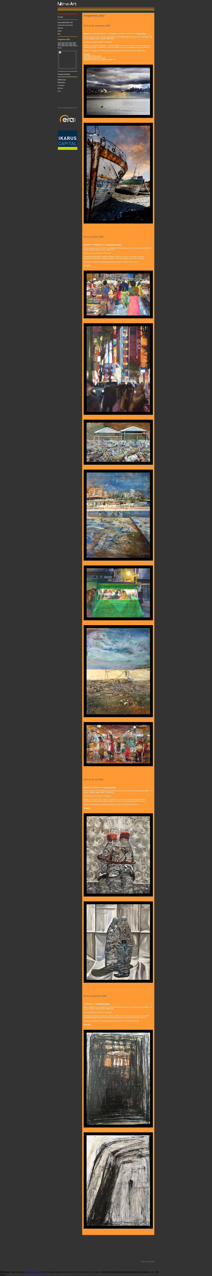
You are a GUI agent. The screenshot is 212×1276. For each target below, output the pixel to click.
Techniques (61, 85)
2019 (59, 44)
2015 (74, 44)
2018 (62, 44)
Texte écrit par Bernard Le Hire (94, 57)
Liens (59, 91)
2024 (59, 43)
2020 (74, 43)
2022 (66, 43)
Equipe (60, 31)
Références (62, 80)
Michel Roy (142, 33)
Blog (59, 34)
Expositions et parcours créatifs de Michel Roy (100, 59)
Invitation (87, 54)
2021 (70, 43)
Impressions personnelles (65, 25)
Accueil (60, 17)
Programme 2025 (64, 39)
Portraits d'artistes (64, 74)
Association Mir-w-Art (65, 22)
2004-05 (75, 45)
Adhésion (60, 28)
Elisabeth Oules (103, 1004)
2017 (66, 44)
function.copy (32, 1272)
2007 (66, 45)
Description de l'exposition (93, 56)
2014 (59, 45)
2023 (62, 43)
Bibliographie (61, 82)
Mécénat (60, 88)
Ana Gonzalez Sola (113, 245)
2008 (62, 45)
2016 (70, 44)
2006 (70, 45)
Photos (60, 48)
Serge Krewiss (110, 787)
